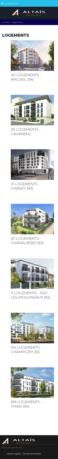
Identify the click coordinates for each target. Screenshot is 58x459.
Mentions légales (14, 454)
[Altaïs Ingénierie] (29, 12)
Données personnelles (32, 454)
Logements (11, 3)
